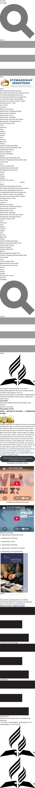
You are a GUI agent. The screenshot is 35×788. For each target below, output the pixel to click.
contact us (3, 107)
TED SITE (3, 1)
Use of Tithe (4, 105)
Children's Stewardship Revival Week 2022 (13, 160)
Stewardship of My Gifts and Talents (11, 119)
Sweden (2, 178)
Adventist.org (4, 403)
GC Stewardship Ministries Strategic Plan (13, 97)
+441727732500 (15, 724)
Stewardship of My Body (8, 117)
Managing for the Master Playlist (17, 463)
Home (2, 411)
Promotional (4, 162)
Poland (2, 176)
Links (1, 164)
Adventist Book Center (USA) (9, 168)
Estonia (2, 172)
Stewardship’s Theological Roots (10, 121)
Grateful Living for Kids (7, 123)
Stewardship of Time (6, 115)
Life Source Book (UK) (7, 166)
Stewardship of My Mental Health (10, 111)
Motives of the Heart (6, 109)
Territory (3, 139)
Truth (1, 125)
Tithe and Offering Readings (9, 146)
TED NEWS (3, 3)
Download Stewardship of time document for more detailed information (17, 459)
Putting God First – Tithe (8, 103)
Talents (2, 135)
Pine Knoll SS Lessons (7, 180)
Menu (2, 353)
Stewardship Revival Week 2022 (10, 158)
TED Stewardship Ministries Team (10, 91)
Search (2, 316)
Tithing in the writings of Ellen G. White (12, 101)
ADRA (11, 403)
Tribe (1, 129)
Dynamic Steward (5, 152)
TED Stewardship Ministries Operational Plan (14, 93)
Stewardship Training (7, 150)
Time (1, 137)
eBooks (2, 156)
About (2, 89)
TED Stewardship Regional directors (11, 95)
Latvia (2, 174)
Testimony (3, 127)
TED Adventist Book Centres (9, 170)
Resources (3, 142)
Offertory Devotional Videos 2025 (10, 148)
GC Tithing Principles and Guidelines (11, 99)
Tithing (2, 144)
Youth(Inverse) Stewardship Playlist (17, 502)
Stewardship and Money (8, 113)
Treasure (3, 133)
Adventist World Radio (20, 403)
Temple (2, 131)
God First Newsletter (6, 154)
